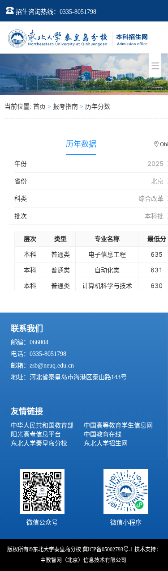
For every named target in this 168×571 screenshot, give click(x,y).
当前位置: (18, 106)
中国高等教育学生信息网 (118, 425)
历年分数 (97, 106)
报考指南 (65, 106)
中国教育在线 (102, 434)
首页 (39, 106)
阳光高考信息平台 (36, 434)
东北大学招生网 (106, 443)
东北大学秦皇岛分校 (39, 443)
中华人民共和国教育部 (42, 425)
